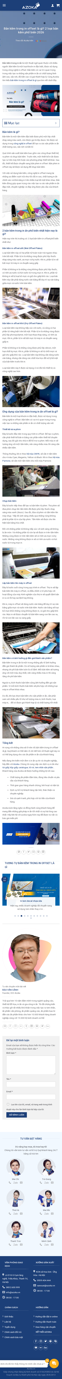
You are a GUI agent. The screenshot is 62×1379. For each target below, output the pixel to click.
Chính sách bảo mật (13, 1337)
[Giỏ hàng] (58, 5)
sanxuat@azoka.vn (46, 1285)
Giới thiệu (8, 1316)
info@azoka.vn (13, 1292)
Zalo (15, 1182)
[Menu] (4, 5)
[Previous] (3, 896)
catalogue (23, 767)
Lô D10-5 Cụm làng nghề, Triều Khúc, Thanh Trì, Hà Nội (15, 1278)
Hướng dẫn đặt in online (46, 1316)
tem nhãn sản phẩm (44, 767)
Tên (8, 1079)
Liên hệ (7, 1321)
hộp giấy (14, 767)
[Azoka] (31, 5)
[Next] (58, 896)
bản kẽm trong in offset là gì (23, 80)
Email (9, 1092)
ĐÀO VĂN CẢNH (10, 990)
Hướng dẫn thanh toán (45, 1321)
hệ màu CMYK (33, 453)
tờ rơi (31, 767)
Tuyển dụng (9, 1327)
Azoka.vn (31, 1369)
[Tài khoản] (52, 5)
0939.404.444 (44, 1280)
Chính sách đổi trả (12, 1332)
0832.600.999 (13, 1287)
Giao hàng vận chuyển (45, 1327)
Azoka (16, 764)
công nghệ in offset (23, 143)
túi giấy (5, 767)
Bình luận (11, 1053)
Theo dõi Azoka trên (25, 41)
